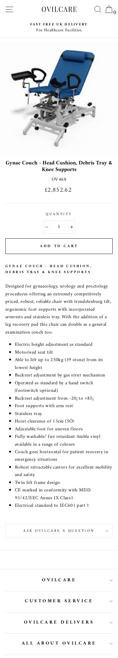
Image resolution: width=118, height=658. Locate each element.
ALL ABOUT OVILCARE (59, 643)
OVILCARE (59, 580)
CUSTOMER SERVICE (59, 601)
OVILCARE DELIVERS (59, 622)
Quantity (59, 214)
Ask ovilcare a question (58, 531)
